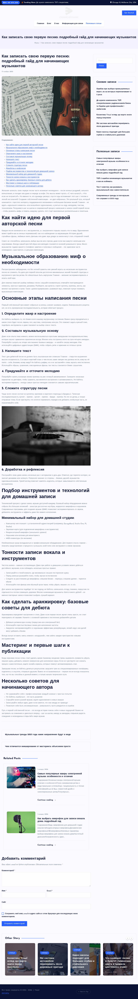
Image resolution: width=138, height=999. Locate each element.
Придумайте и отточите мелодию (19, 165)
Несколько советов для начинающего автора (24, 189)
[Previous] (127, 941)
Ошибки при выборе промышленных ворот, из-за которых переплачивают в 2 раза (113, 94)
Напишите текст (12, 162)
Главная (40, 26)
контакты (5, 996)
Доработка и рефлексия (16, 171)
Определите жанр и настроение (19, 156)
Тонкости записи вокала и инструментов (22, 180)
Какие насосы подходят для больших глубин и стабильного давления (84, 964)
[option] (20, 962)
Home (36, 45)
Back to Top (84, 994)
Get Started (129, 16)
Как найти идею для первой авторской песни (24, 148)
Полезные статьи (93, 26)
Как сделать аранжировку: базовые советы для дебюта (28, 183)
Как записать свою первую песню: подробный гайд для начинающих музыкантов (72, 45)
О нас (56, 26)
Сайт (4, 905)
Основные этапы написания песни (20, 153)
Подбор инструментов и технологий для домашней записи (30, 174)
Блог (49, 26)
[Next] (131, 941)
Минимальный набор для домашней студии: (24, 177)
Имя (4, 893)
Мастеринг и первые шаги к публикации (22, 186)
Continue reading (46, 803)
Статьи (12, 955)
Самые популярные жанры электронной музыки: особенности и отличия (112, 164)
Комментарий (8, 873)
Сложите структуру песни (16, 168)
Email (50, 893)
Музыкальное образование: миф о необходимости (26, 150)
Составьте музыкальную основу (19, 159)
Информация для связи (72, 26)
